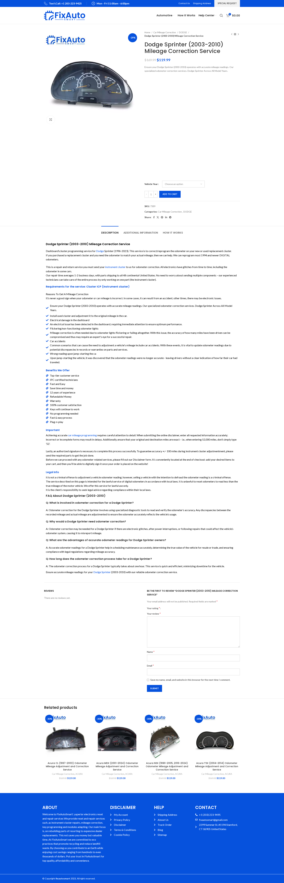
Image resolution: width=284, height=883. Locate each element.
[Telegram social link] (170, 217)
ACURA (79, 774)
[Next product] (238, 34)
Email (150, 665)
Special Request (227, 3)
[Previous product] (231, 34)
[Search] (221, 15)
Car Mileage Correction (164, 32)
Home (147, 32)
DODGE (183, 32)
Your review (154, 613)
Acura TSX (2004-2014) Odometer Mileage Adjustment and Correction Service (216, 766)
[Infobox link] (63, 3)
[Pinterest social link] (162, 217)
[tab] (109, 231)
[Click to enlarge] (51, 120)
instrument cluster (115, 266)
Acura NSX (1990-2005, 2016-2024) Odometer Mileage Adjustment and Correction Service (167, 766)
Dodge (100, 250)
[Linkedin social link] (166, 217)
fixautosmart (63, 878)
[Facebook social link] (154, 217)
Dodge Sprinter (102, 572)
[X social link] (158, 217)
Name (150, 651)
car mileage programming (82, 435)
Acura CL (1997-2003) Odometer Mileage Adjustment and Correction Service (67, 766)
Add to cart (170, 194)
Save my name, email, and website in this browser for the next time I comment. (190, 679)
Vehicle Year (151, 184)
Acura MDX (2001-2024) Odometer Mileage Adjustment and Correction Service (117, 766)
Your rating (153, 608)
